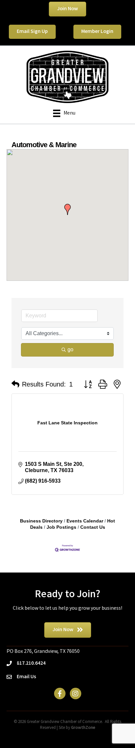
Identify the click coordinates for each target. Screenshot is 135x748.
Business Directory (41, 521)
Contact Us (92, 527)
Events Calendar (85, 521)
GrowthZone (83, 728)
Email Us (26, 677)
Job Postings (61, 527)
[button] (67, 209)
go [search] (70, 349)
